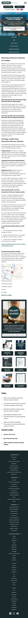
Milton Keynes (14, 598)
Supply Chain (14, 474)
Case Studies (14, 43)
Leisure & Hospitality (14, 495)
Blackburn (14, 592)
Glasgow (14, 557)
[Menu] (25, 3)
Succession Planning (14, 524)
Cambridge (14, 551)
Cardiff (14, 555)
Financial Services (14, 486)
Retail (14, 497)
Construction (14, 484)
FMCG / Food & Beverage (14, 482)
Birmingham (14, 540)
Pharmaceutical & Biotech (14, 488)
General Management (14, 468)
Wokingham (14, 607)
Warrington (14, 594)
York (14, 574)
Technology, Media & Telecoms (14, 499)
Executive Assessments (14, 520)
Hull (14, 590)
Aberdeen (14, 560)
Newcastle (14, 545)
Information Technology (14, 461)
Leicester (14, 588)
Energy (14, 501)
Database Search (14, 511)
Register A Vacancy (14, 528)
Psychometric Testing (14, 522)
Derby (14, 584)
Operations (14, 463)
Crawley (14, 596)
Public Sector (14, 490)
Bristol (14, 538)
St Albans (14, 603)
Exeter (14, 576)
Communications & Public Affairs (14, 472)
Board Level (14, 457)
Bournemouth (14, 580)
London (14, 536)
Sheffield (14, 605)
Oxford (14, 582)
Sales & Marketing (14, 470)
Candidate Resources (14, 49)
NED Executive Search (14, 52)
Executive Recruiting (14, 507)
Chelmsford (14, 567)
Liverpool (14, 563)
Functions (14, 37)
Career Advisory (14, 526)
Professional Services (14, 493)
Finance (14, 459)
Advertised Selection (14, 509)
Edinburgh (14, 549)
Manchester (14, 547)
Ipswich (14, 565)
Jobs (14, 40)
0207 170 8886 (7, 295)
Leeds (14, 542)
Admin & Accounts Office (14, 553)
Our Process (14, 515)
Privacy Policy (14, 530)
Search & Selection (14, 513)
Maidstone (14, 609)
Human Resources (14, 465)
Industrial (14, 480)
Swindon (14, 569)
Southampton (14, 578)
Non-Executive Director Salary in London (13, 28)
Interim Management (14, 517)
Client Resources (14, 46)
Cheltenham (14, 572)
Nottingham (14, 601)
